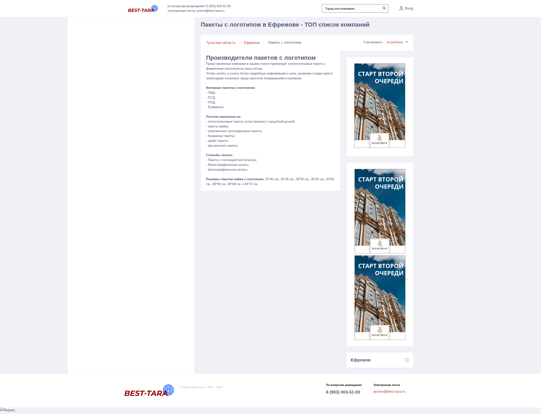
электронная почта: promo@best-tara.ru (195, 10)
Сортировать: (383, 42)
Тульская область (221, 43)
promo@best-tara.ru (389, 392)
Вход (409, 8)
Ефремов (252, 43)
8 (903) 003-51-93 (343, 392)
